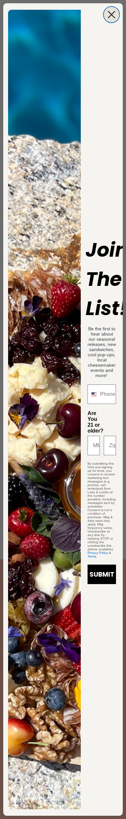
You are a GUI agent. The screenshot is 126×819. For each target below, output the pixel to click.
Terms (92, 556)
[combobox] (92, 394)
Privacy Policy (98, 553)
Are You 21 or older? (94, 422)
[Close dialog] (111, 14)
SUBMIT (101, 574)
